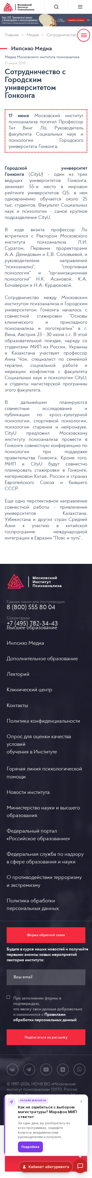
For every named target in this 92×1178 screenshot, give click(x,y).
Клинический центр (29, 689)
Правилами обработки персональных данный (45, 1017)
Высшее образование (32, 627)
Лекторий (18, 674)
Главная (12, 34)
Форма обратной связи (46, 935)
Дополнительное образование (42, 658)
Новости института (28, 792)
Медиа (32, 34)
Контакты (17, 705)
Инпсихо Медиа (31, 48)
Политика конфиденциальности (43, 720)
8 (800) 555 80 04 (31, 607)
